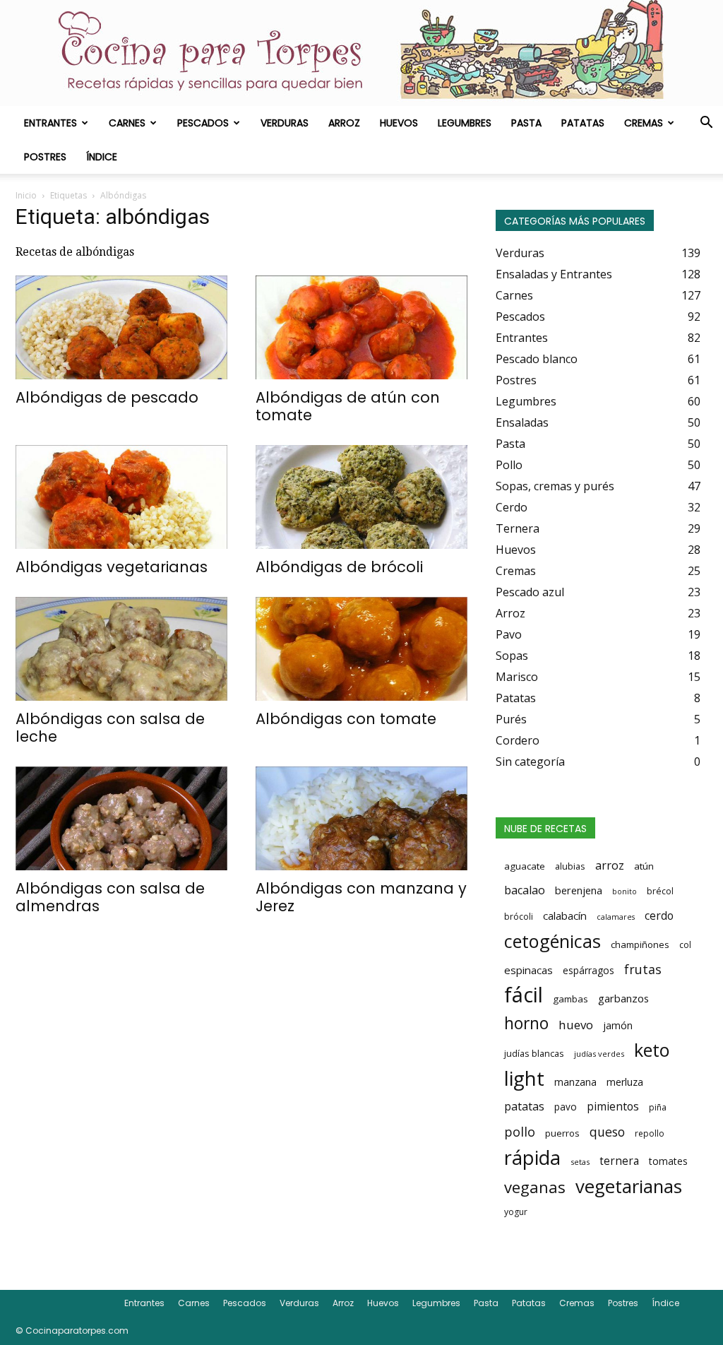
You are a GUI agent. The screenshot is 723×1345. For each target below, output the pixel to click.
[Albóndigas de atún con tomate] (361, 327)
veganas (535, 1186)
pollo (519, 1131)
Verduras (285, 123)
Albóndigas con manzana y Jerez (361, 897)
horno (526, 1022)
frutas (643, 969)
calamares (616, 917)
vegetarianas (628, 1186)
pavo (565, 1106)
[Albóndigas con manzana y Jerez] (361, 818)
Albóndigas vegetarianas (112, 567)
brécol (660, 891)
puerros (562, 1133)
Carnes (127, 123)
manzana (575, 1082)
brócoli (518, 917)
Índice (101, 157)
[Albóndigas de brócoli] (361, 497)
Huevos (399, 123)
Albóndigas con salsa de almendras (110, 897)
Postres (45, 157)
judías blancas (534, 1053)
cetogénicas (552, 940)
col (685, 945)
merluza (625, 1082)
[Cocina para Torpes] (361, 53)
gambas (570, 999)
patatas (524, 1106)
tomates (668, 1161)
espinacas (528, 970)
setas (580, 1161)
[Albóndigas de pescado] (121, 327)
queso (607, 1131)
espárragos (588, 970)
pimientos (613, 1106)
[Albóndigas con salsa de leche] (121, 649)
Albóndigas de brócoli (339, 567)
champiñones (640, 944)
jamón (618, 1025)
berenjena (578, 890)
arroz (609, 865)
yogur (515, 1212)
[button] (706, 123)
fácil (523, 994)
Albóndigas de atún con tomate (348, 406)
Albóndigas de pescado (107, 397)
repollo (649, 1133)
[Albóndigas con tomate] (361, 649)
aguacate (524, 866)
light (524, 1078)
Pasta (526, 123)
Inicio (26, 195)
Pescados (203, 123)
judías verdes (599, 1053)
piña (658, 1107)
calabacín (565, 915)
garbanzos (623, 998)
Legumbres (464, 123)
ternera (619, 1161)
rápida (532, 1157)
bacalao (524, 890)
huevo (575, 1025)
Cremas (643, 123)
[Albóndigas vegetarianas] (121, 497)
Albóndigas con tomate (346, 719)
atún (644, 866)
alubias (570, 866)
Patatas (582, 123)
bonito (624, 891)
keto (652, 1049)
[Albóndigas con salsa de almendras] (121, 818)
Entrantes (50, 123)
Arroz (344, 123)
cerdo (659, 915)
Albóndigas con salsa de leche (110, 728)
